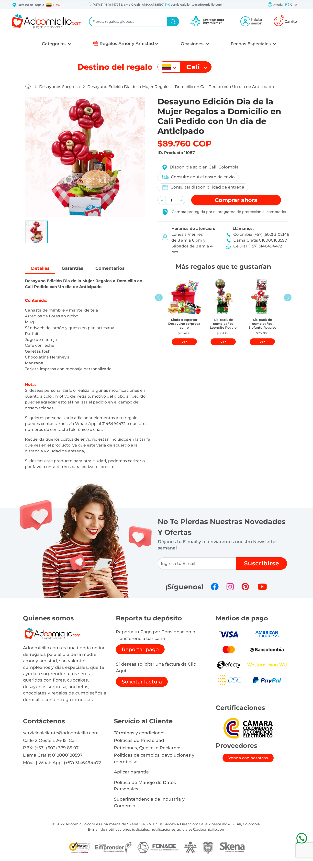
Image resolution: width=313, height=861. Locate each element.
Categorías (54, 43)
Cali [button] (58, 5)
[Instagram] (230, 587)
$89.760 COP (184, 143)
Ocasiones (193, 43)
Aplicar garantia (131, 771)
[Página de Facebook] (215, 587)
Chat (293, 4)
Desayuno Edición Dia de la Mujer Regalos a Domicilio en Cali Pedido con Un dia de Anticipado (180, 86)
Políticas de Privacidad (139, 740)
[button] (49, 5)
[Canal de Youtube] (262, 587)
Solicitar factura (142, 682)
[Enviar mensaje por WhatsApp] (301, 838)
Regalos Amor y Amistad (127, 43)
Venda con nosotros (248, 758)
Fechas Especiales (251, 43)
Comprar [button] (236, 200)
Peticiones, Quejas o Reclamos (147, 747)
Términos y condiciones (140, 732)
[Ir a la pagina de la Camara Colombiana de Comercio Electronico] (248, 728)
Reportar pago (140, 649)
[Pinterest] (245, 587)
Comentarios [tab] (109, 268)
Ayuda (277, 4)
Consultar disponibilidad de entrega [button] (207, 187)
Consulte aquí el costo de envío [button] (203, 176)
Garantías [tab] (72, 268)
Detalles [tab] (40, 268)
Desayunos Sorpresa (59, 86)
